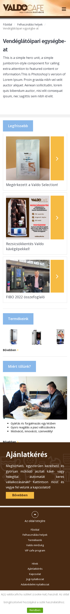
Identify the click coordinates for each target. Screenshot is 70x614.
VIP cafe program (35, 550)
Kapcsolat (35, 574)
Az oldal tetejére (35, 515)
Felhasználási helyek (30, 24)
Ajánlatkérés (35, 568)
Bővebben (10, 350)
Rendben (35, 610)
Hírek (35, 563)
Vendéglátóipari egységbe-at (21, 28)
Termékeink (35, 540)
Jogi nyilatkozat (35, 579)
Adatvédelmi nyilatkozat (35, 584)
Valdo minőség (35, 545)
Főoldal (7, 24)
